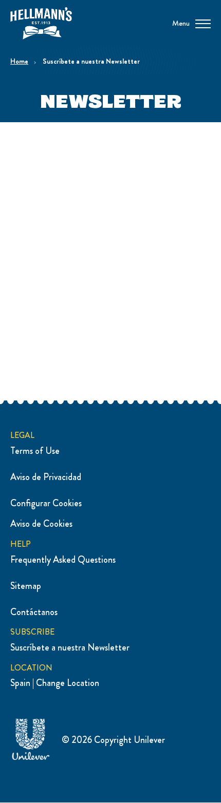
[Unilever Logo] (30, 758)
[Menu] (203, 23)
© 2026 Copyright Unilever (113, 740)
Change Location (67, 683)
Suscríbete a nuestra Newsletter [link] (91, 61)
